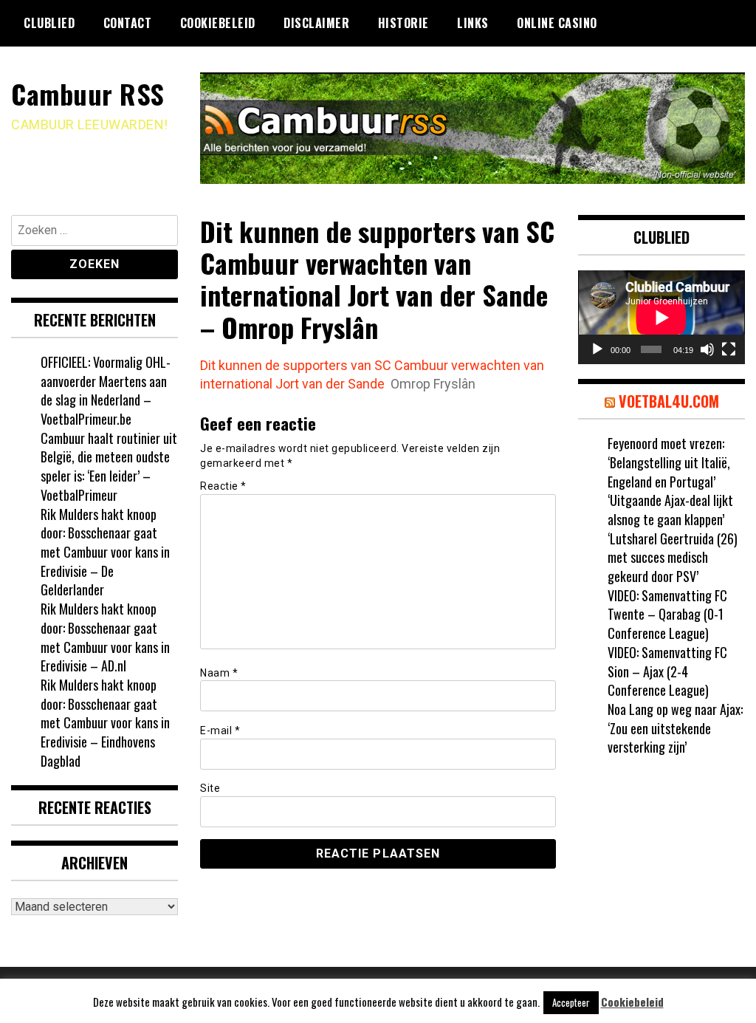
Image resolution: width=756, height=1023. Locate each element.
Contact (127, 23)
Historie (403, 23)
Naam (219, 673)
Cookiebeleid (217, 23)
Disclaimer (316, 23)
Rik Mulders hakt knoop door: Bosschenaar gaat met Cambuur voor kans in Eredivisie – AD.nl (105, 637)
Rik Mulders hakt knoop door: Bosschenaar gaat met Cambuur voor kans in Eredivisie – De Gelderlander (105, 552)
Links (473, 23)
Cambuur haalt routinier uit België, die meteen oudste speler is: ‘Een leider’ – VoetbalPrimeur (109, 466)
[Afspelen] (597, 349)
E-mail (220, 730)
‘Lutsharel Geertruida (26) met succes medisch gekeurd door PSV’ (673, 557)
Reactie (223, 486)
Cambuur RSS (88, 93)
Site (210, 788)
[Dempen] (707, 349)
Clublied (49, 23)
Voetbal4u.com (669, 401)
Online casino (557, 23)
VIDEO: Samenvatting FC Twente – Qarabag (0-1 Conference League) (667, 614)
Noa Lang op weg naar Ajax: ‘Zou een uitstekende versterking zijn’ (675, 727)
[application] (661, 317)
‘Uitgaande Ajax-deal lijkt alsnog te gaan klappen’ (670, 509)
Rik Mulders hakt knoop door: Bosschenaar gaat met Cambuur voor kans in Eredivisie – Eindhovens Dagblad (105, 722)
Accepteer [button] (571, 1002)
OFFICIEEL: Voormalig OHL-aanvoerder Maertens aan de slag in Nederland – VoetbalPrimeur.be (106, 390)
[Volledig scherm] (728, 349)
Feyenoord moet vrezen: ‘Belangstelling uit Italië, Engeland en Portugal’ (669, 462)
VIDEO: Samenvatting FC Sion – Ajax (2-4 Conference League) (667, 671)
